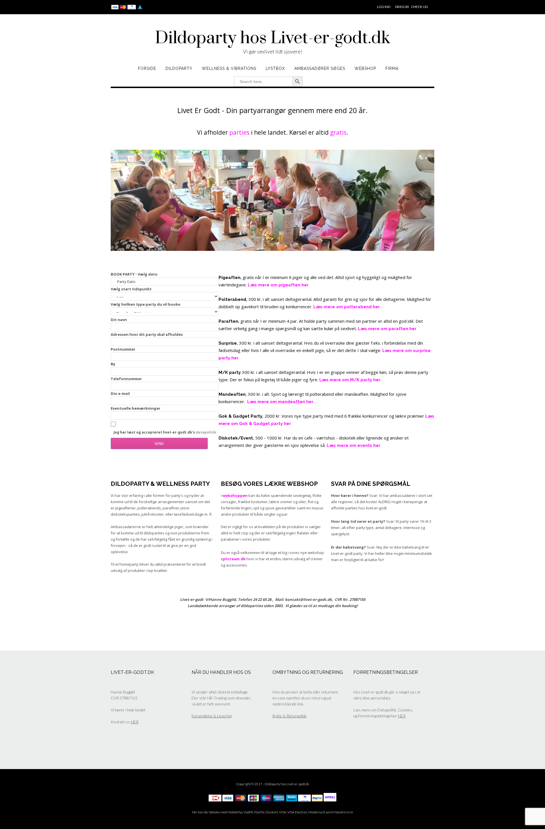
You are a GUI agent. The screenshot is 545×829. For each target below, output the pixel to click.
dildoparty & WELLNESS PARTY (160, 483)
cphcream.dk (233, 558)
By (113, 363)
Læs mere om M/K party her (349, 379)
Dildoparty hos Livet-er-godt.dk (272, 38)
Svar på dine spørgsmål (370, 483)
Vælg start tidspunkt (131, 288)
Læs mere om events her (353, 445)
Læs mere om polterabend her (346, 306)
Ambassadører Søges (319, 68)
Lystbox (275, 68)
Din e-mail (120, 393)
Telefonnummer (126, 378)
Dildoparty (178, 68)
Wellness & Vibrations (229, 68)
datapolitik (206, 432)
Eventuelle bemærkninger (135, 408)
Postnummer (123, 349)
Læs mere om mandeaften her (280, 401)
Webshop (365, 68)
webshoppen (235, 495)
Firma (392, 68)
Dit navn (119, 319)
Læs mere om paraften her (387, 328)
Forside (147, 68)
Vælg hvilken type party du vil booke (145, 304)
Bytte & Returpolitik (289, 715)
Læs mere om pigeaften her (278, 285)
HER (135, 721)
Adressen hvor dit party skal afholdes (147, 334)
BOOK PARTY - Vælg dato (134, 274)
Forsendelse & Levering (212, 715)
